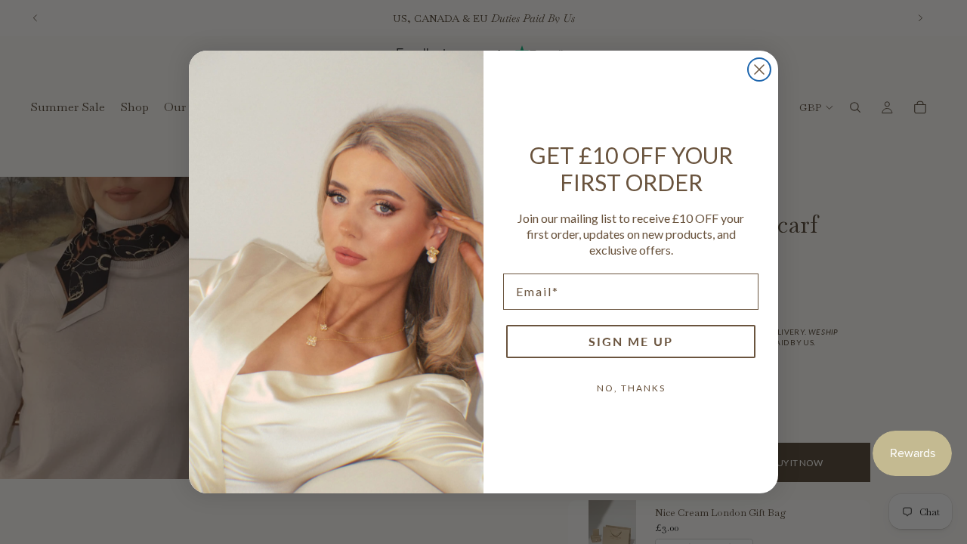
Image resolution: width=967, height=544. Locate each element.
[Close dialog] (759, 69)
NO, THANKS (631, 388)
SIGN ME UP (631, 341)
